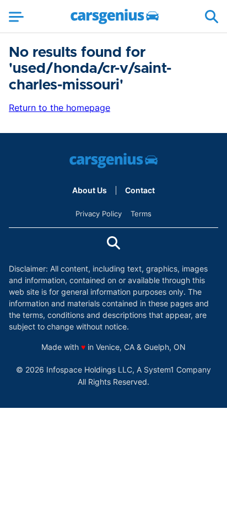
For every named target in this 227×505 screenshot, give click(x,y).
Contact (140, 190)
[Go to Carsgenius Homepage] (115, 16)
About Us (89, 190)
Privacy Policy (98, 213)
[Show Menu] (16, 16)
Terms (141, 213)
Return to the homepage (59, 107)
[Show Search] (211, 16)
